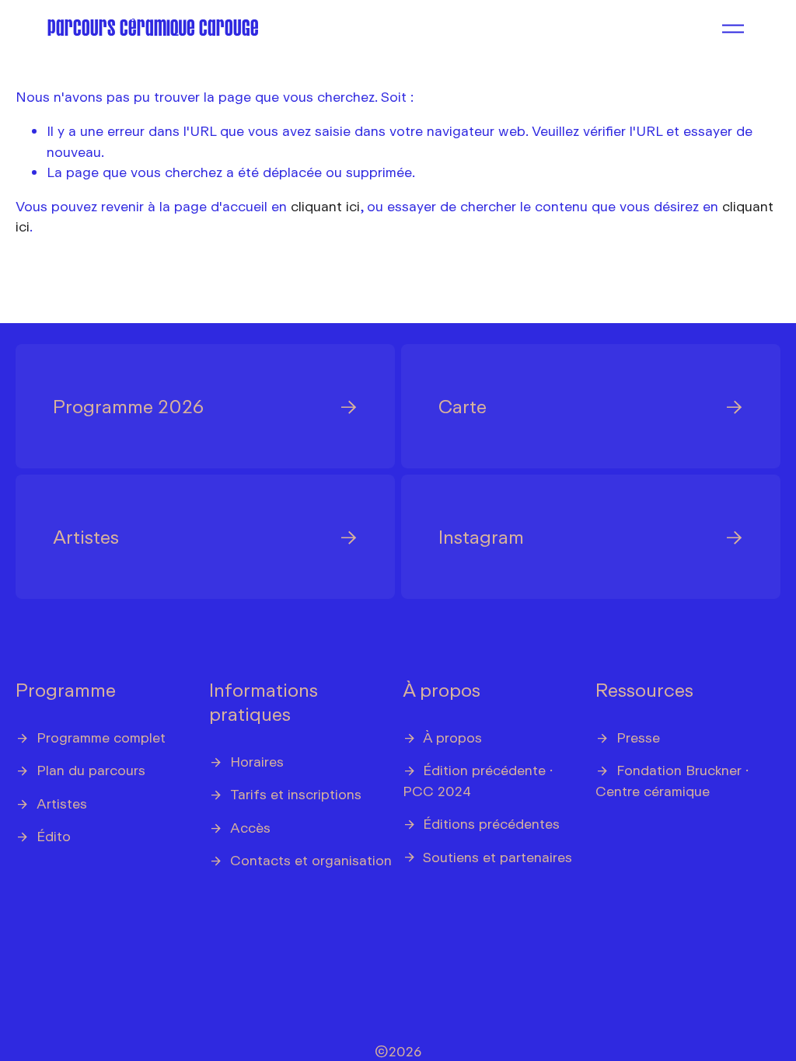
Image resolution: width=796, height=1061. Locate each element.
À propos (441, 689)
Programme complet (101, 737)
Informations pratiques (263, 701)
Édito (54, 835)
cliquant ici (325, 205)
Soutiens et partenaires (497, 856)
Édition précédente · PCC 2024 (478, 779)
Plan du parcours (91, 769)
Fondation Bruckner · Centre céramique (672, 779)
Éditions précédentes (491, 823)
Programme (66, 689)
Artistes (62, 803)
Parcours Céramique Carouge (153, 28)
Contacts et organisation (311, 859)
